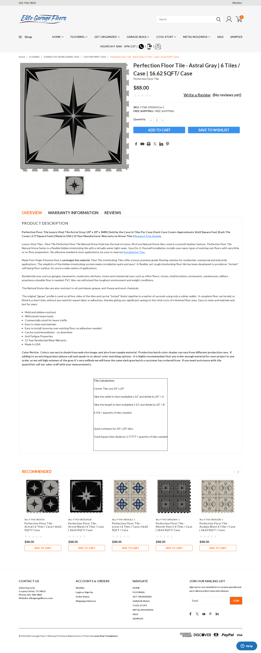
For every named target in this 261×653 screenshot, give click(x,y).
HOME (56, 36)
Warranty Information (73, 212)
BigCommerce (75, 635)
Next (238, 471)
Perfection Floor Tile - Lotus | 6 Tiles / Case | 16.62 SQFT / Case (130, 527)
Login (79, 592)
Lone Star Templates (106, 635)
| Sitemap (51, 635)
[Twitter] (155, 144)
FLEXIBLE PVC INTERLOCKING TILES (61, 57)
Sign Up (89, 592)
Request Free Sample (148, 236)
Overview (32, 212)
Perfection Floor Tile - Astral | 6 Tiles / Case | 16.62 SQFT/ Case (42, 527)
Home (22, 57)
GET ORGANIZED (105, 36)
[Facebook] (136, 144)
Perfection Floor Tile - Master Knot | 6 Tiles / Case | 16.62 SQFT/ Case (174, 527)
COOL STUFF (165, 36)
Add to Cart (43, 548)
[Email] (142, 144)
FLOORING (78, 36)
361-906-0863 (27, 2)
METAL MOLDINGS (195, 36)
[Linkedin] (161, 144)
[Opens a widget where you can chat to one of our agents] (246, 646)
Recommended (37, 471)
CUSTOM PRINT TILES (94, 57)
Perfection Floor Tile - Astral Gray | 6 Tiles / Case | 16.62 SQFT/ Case (144, 57)
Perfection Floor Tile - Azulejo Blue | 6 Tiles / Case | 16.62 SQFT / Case (217, 527)
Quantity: (139, 119)
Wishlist (237, 2)
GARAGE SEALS (137, 36)
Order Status (82, 596)
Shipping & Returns (86, 601)
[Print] (149, 144)
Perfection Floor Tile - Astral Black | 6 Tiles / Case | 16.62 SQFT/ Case (86, 527)
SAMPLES (236, 36)
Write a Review (197, 95)
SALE (220, 36)
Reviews (112, 212)
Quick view (42, 496)
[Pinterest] (167, 144)
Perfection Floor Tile (146, 78)
